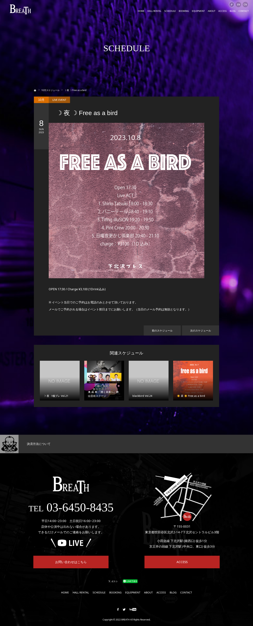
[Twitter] (124, 609)
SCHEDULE (170, 11)
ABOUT (211, 11)
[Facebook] (118, 609)
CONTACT (244, 11)
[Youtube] (133, 609)
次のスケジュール (200, 330)
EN (238, 4)
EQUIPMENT (198, 11)
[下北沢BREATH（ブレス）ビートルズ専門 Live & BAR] (20, 9)
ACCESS (222, 11)
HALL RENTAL (154, 11)
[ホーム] (35, 90)
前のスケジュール (162, 330)
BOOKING (184, 11)
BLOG (233, 11)
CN (245, 4)
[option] (42, 444)
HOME (141, 11)
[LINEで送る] (130, 581)
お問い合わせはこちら (71, 562)
